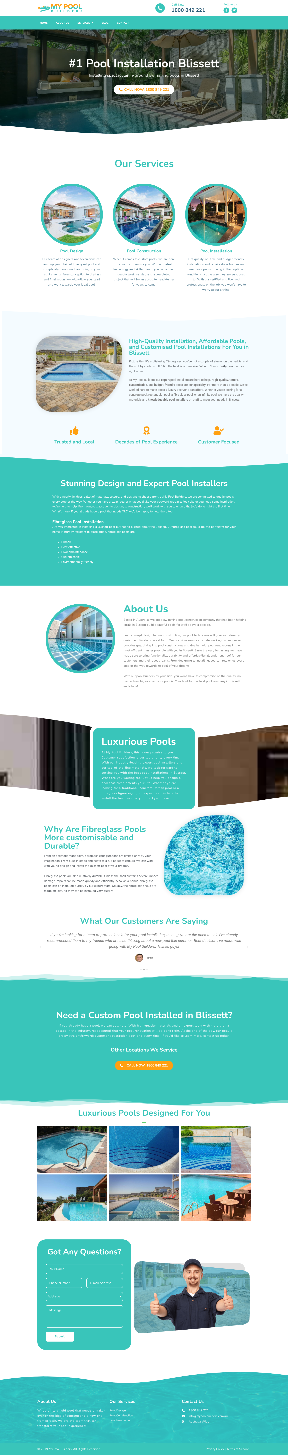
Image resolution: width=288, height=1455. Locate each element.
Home (44, 22)
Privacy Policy (215, 1449)
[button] (40, 947)
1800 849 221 (188, 10)
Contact (123, 22)
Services (84, 22)
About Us (62, 22)
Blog (105, 22)
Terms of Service (237, 1449)
